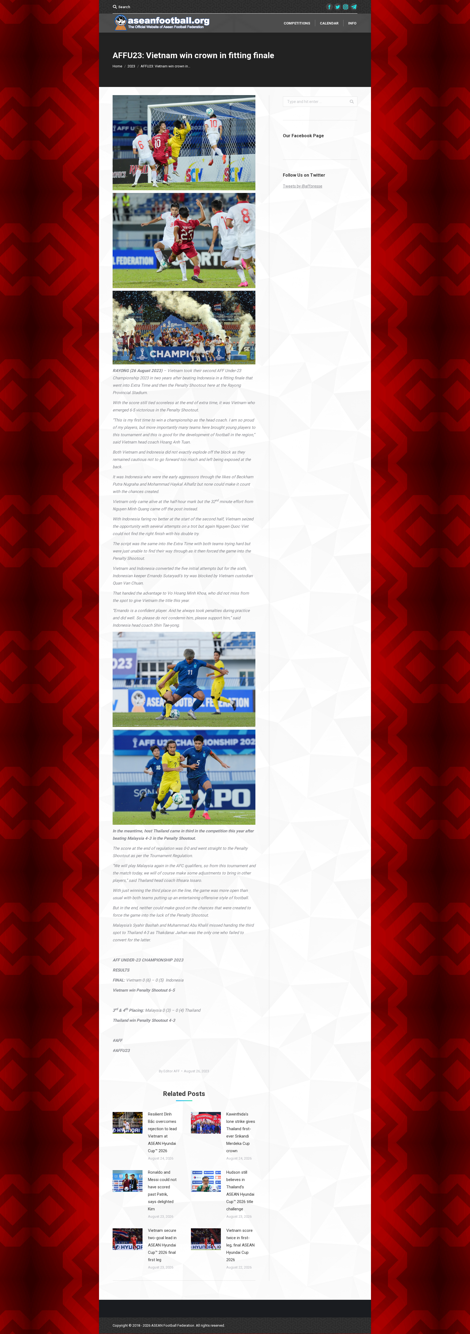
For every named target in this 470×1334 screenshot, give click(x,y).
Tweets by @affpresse (302, 186)
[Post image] (128, 1123)
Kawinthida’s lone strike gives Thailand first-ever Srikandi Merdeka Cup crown (240, 1132)
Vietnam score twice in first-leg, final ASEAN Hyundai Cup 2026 (240, 1245)
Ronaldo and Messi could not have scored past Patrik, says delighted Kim (162, 1190)
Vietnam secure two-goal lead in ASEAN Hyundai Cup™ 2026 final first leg (162, 1245)
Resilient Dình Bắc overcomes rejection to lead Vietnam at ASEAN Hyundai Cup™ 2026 (162, 1132)
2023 (131, 66)
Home (117, 66)
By (169, 1071)
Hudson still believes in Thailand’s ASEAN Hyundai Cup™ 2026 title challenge (240, 1190)
